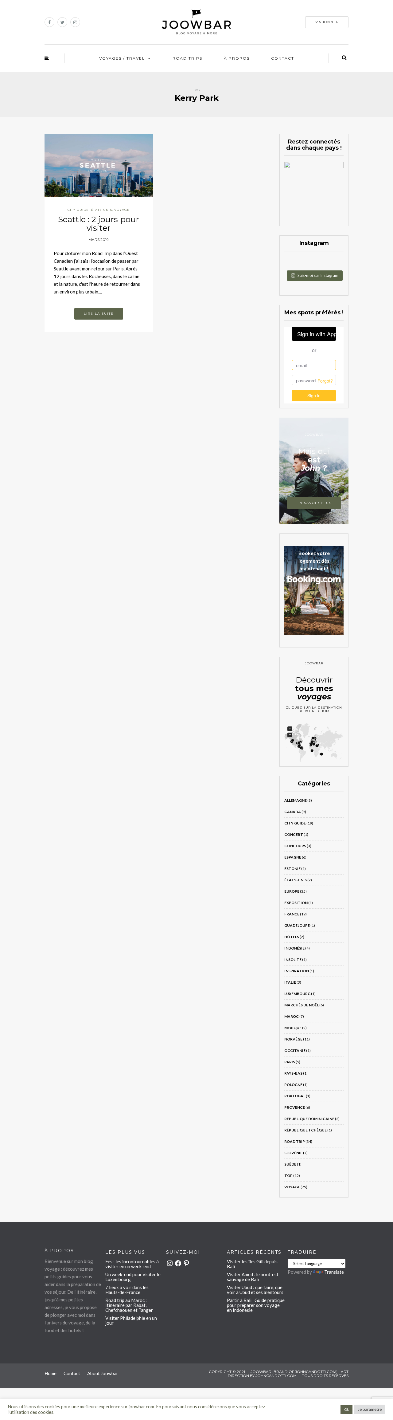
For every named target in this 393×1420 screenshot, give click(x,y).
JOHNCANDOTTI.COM (276, 1375)
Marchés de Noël (301, 1005)
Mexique (293, 1027)
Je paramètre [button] (370, 1409)
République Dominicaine (309, 1118)
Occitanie (294, 1050)
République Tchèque (305, 1130)
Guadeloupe (297, 925)
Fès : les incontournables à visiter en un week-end (132, 1264)
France (291, 914)
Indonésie (294, 948)
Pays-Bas (293, 1073)
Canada (292, 811)
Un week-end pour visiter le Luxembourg (133, 1277)
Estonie (292, 868)
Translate (334, 1272)
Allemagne (295, 800)
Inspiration (296, 971)
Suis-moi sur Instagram (318, 275)
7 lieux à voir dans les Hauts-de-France (127, 1289)
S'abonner (327, 22)
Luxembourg (297, 993)
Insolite (293, 959)
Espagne (292, 857)
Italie (290, 982)
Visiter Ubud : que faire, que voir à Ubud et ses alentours (255, 1289)
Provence (294, 1107)
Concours (295, 846)
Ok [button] (346, 1409)
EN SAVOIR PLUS (314, 503)
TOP (288, 1175)
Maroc (291, 1016)
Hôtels (291, 936)
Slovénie (293, 1153)
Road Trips (187, 58)
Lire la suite (99, 314)
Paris (289, 1062)
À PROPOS (237, 58)
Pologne (293, 1084)
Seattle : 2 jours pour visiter (98, 223)
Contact (282, 58)
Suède (290, 1164)
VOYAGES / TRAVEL (122, 58)
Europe (291, 891)
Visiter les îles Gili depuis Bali (252, 1264)
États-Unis (101, 210)
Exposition (296, 902)
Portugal (294, 1096)
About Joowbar (102, 1373)
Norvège (293, 1039)
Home (50, 1373)
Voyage (122, 210)
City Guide (78, 210)
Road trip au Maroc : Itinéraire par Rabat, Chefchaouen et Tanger (129, 1305)
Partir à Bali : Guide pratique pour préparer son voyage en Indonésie (256, 1305)
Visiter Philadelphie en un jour (131, 1320)
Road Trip (294, 1141)
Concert (293, 834)
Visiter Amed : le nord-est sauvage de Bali (252, 1277)
